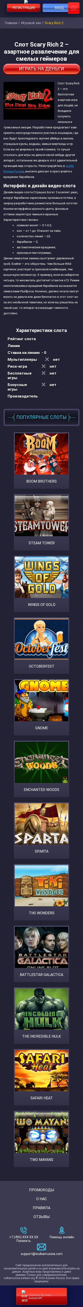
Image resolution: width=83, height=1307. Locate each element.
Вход (59, 8)
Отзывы (41, 1217)
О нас (41, 1199)
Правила (41, 1208)
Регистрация (24, 8)
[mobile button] (74, 8)
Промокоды (41, 1190)
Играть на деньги (41, 69)
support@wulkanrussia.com (41, 1254)
